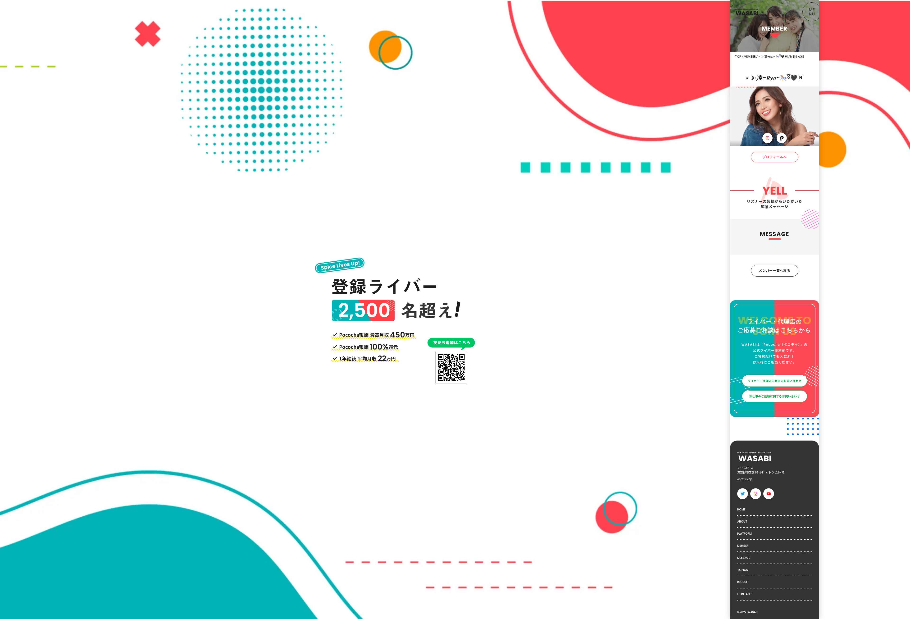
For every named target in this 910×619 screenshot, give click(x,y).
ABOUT (742, 521)
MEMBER (750, 57)
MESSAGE (743, 558)
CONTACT (744, 594)
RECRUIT (743, 582)
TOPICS (742, 570)
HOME (741, 509)
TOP (738, 57)
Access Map (744, 479)
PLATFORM (744, 534)
